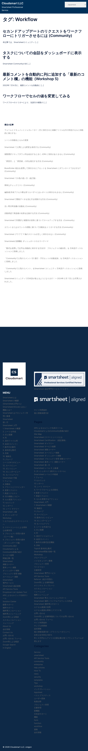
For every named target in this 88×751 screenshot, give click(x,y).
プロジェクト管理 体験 (12, 573)
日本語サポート (40, 714)
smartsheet (39, 655)
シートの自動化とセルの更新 (16, 140)
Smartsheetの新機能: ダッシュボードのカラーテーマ (26, 241)
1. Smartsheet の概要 (12, 428)
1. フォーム (7, 481)
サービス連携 (8, 555)
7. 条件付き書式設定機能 (44, 542)
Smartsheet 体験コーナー (45, 449)
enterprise (38, 664)
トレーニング (8, 623)
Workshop (7, 518)
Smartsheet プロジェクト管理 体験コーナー (52, 459)
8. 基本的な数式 (9, 450)
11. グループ (8, 459)
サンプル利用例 (40, 626)
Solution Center (9, 601)
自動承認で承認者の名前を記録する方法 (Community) (26, 213)
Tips (36, 683)
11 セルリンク (39, 480)
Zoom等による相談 (11, 617)
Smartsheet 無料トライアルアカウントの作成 (53, 601)
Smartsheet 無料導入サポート (46, 604)
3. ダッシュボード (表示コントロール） (50, 471)
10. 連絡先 (7, 456)
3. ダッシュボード (10, 515)
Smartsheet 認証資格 (12, 586)
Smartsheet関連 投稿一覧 (45, 551)
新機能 (37, 711)
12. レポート (8, 506)
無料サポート (8, 608)
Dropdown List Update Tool (15, 592)
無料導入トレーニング (12, 614)
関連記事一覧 (8, 558)
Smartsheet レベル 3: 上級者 (46, 468)
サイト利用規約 (40, 410)
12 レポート (39, 483)
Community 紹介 (10, 546)
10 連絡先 (38, 508)
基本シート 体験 (9, 567)
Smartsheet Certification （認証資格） (50, 440)
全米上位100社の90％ (43, 635)
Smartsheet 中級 (10, 478)
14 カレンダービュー (42, 520)
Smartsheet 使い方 (42, 465)
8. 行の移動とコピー (11, 496)
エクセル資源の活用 (42, 607)
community (39, 661)
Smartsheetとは (9, 397)
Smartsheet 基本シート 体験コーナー (49, 462)
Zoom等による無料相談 (44, 582)
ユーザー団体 (39, 698)
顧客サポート (8, 604)
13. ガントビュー (10, 468)
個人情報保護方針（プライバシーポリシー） (52, 632)
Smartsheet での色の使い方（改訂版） (20, 178)
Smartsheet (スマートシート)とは (48, 437)
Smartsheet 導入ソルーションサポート (50, 598)
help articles (39, 667)
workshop (38, 686)
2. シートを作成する (42, 527)
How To (37, 670)
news (36, 674)
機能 (36, 717)
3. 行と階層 (7, 434)
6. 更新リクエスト (10, 490)
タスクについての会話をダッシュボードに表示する (42, 55)
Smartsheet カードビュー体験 (46, 453)
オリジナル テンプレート (44, 585)
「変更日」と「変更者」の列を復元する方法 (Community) (28, 161)
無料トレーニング (41, 595)
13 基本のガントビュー (43, 517)
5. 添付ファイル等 (10, 441)
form (36, 720)
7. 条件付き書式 (9, 447)
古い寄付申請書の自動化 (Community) (20, 206)
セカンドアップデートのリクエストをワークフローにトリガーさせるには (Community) (42, 33)
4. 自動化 (6, 484)
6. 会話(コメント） (10, 444)
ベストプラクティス (42, 695)
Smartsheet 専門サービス (45, 573)
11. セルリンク (8, 502)
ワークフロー (39, 567)
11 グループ (39, 511)
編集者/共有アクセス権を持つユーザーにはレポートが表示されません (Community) (39, 192)
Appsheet (38, 692)
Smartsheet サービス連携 (45, 446)
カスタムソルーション (12, 620)
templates (38, 680)
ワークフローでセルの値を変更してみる (36, 96)
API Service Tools (10, 589)
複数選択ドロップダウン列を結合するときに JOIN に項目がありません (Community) (39, 154)
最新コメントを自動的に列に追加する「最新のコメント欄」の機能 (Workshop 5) (44, 76)
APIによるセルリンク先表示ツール (48, 428)
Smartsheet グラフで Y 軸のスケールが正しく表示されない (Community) (35, 234)
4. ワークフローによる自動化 (46, 490)
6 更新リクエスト (41, 493)
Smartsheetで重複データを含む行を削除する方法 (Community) (31, 199)
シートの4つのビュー (11, 462)
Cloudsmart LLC (12, 3)
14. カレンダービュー (11, 472)
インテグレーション (42, 689)
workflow (38, 726)
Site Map (38, 434)
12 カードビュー (41, 514)
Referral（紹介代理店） (44, 579)
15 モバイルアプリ (41, 524)
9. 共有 (6, 453)
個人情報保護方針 (41, 413)
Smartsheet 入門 (10, 425)
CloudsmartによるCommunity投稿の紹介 (51, 431)
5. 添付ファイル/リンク (43, 536)
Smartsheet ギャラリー (44, 443)
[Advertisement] (44, 303)
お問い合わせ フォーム (12, 638)
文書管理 (37, 570)
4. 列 (5, 437)
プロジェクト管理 (41, 564)
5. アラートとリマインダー (14, 487)
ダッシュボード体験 (11, 570)
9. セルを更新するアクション (46, 499)
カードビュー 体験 (10, 577)
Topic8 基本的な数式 (43, 548)
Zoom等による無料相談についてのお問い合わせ (54, 616)
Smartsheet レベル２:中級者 (46, 474)
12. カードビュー (10, 465)
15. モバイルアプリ (11, 475)
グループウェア (40, 557)
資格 (36, 729)
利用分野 (37, 701)
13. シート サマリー (11, 509)
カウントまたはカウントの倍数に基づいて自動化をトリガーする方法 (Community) (38, 227)
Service (37, 652)
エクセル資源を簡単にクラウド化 (48, 610)
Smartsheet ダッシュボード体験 (47, 456)
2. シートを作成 (9, 431)
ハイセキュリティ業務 (43, 561)
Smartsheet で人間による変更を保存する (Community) (27, 147)
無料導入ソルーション (12, 610)
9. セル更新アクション (12, 499)
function (37, 723)
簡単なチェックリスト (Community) (19, 185)
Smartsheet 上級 (10, 512)
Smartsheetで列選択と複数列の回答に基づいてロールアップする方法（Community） (40, 220)
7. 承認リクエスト (10, 493)
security (37, 677)
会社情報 (37, 629)
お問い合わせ (39, 613)
